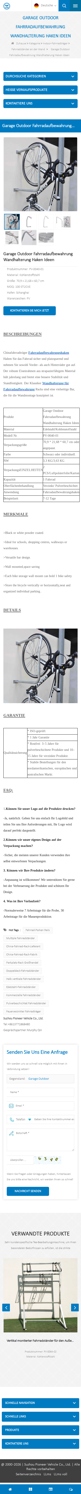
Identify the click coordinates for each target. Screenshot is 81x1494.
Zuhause (21, 43)
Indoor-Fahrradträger (55, 43)
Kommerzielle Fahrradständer (23, 995)
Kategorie (34, 43)
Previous (6, 1307)
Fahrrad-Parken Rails (38, 930)
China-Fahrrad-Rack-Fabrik (21, 954)
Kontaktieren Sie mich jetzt (29, 310)
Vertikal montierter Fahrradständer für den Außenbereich (40, 1341)
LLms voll (60, 1474)
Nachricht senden (28, 1191)
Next (75, 1307)
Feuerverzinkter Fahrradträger (23, 1011)
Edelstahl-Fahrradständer (21, 987)
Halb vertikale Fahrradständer (23, 979)
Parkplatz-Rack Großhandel (22, 962)
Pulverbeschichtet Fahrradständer (26, 1003)
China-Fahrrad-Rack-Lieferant (23, 946)
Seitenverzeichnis (28, 1474)
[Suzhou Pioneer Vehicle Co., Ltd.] (6, 6)
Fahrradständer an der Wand (28, 49)
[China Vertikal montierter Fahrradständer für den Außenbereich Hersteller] (40, 1295)
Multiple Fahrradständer (20, 938)
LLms (47, 1474)
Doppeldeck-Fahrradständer (22, 970)
